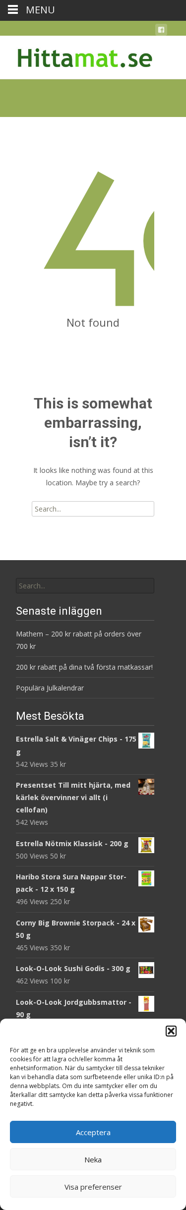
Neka (93, 1159)
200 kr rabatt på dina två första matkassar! (84, 667)
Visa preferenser (93, 1187)
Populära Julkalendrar (50, 687)
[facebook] (161, 31)
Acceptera (93, 1132)
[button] (171, 1031)
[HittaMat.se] (77, 55)
